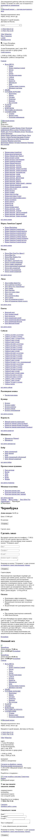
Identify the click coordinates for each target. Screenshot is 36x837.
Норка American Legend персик (15, 242)
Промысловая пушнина (17, 86)
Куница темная (10, 408)
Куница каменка (10, 407)
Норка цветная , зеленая (13, 210)
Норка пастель (10, 190)
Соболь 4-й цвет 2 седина (13, 355)
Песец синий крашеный (13, 271)
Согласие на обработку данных (11, 764)
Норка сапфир (9, 192)
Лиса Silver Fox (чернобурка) (14, 286)
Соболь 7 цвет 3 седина (13, 378)
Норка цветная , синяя (12, 174)
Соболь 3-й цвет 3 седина (13, 347)
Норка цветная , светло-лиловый (16, 212)
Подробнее (4, 637)
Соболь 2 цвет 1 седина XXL (15, 338)
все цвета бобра (6, 462)
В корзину (5, 523)
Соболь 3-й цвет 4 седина (13, 349)
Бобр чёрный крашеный (13, 459)
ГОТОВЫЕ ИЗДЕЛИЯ (12, 92)
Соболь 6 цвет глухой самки (14, 373)
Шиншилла (13, 82)
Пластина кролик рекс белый (15, 492)
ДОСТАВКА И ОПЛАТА (13, 110)
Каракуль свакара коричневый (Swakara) (18, 427)
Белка (7, 477)
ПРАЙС (7, 90)
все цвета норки (6, 219)
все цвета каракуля (7, 430)
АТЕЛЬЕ (8, 106)
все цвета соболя (6, 387)
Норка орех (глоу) (11, 189)
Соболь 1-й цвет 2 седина (13, 336)
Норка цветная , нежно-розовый (16, 170)
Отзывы (11, 113)
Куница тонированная (12, 410)
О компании (5, 128)
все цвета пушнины (7, 483)
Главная (4, 499)
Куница (11, 79)
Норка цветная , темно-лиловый (16, 216)
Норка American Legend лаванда (16, 236)
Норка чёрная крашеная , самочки (16, 187)
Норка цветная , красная (13, 167)
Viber (2, 34)
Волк (6, 475)
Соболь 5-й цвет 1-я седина (14, 364)
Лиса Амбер (9, 288)
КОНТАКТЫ (9, 108)
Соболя (11, 77)
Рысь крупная (9, 470)
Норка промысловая (12, 207)
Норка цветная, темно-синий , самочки (18, 183)
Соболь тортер (10, 384)
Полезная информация (16, 117)
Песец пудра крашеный (13, 270)
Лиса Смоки (9, 297)
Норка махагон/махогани (13, 154)
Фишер (7, 479)
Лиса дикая (8, 294)
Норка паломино (10, 200)
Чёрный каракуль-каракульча (14, 422)
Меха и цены (14, 130)
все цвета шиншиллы (8, 444)
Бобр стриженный (11, 451)
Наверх (3, 778)
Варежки (12, 101)
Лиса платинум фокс (12, 296)
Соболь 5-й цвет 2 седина (13, 366)
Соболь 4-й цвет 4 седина (13, 358)
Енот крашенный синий (13, 318)
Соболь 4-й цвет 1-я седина (14, 353)
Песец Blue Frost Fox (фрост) (14, 253)
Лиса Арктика (9, 290)
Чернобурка (5, 647)
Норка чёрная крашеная (13, 185)
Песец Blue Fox (10, 255)
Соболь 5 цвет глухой (12, 360)
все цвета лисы (6, 304)
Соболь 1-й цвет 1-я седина (14, 335)
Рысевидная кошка (15, 75)
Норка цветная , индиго (13, 165)
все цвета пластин (7, 498)
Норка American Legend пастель (15, 240)
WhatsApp (8, 34)
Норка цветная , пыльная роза (15, 172)
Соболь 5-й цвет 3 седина (13, 367)
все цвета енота (6, 327)
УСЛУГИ (8, 104)
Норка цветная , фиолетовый (15, 214)
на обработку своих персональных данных (15, 565)
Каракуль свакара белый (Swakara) (16, 425)
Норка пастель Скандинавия (14, 159)
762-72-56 (7, 31)
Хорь (6, 474)
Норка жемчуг (10, 201)
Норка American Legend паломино (16, 238)
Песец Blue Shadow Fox (13, 257)
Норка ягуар (9, 203)
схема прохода (6, 52)
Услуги (11, 131)
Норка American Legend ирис (15, 229)
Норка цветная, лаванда (13, 181)
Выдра (7, 472)
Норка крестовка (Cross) (13, 196)
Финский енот (10, 312)
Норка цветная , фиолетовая (14, 178)
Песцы (11, 70)
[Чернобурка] (1, 645)
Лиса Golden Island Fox (12, 283)
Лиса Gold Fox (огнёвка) (13, 285)
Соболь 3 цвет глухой (12, 342)
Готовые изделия (25, 130)
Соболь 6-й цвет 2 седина (13, 375)
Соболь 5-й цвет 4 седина (13, 369)
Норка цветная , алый (12, 209)
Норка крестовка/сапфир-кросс (15, 198)
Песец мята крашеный (12, 268)
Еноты (11, 73)
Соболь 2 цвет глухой (12, 340)
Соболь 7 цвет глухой (12, 380)
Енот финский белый (12, 323)
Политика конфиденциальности (12, 766)
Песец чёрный (10, 259)
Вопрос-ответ (13, 115)
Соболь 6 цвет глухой (12, 371)
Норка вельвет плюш (12, 158)
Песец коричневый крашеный (15, 266)
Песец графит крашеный (13, 264)
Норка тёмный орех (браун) (14, 156)
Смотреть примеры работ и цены (8, 805)
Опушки (12, 97)
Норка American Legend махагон (16, 231)
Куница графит (10, 405)
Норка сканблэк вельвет (13, 161)
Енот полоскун (10, 316)
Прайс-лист (5, 131)
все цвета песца (6, 275)
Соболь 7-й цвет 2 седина (13, 382)
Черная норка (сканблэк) (13, 152)
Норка (11, 66)
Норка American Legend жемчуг (15, 233)
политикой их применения (10, 5)
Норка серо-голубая (11, 194)
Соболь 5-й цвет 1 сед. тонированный (18, 362)
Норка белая (9, 205)
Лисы (11, 71)
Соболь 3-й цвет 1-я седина (14, 344)
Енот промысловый (11, 314)
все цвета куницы (7, 414)
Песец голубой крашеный (13, 262)
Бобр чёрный (9, 453)
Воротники (12, 93)
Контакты (9, 133)
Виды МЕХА (9, 64)
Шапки (11, 95)
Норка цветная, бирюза (13, 179)
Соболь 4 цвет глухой (12, 351)
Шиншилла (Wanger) (12, 438)
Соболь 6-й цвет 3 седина (13, 376)
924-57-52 (7, 29)
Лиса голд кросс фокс (12, 292)
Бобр (10, 84)
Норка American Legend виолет (15, 235)
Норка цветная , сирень (13, 176)
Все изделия (13, 102)
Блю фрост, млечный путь (13, 260)
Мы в (2, 36)
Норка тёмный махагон (13, 163)
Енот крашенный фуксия (13, 321)
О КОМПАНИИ (10, 112)
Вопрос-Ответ (20, 128)
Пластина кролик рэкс (12, 490)
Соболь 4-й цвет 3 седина (13, 356)
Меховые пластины (15, 88)
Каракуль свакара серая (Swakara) (16, 423)
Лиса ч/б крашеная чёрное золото (16, 301)
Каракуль (12, 81)
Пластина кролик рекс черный (15, 494)
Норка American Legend (17, 68)
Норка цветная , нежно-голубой (16, 168)
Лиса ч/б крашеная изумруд (14, 299)
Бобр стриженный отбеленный (15, 457)
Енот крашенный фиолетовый (15, 320)
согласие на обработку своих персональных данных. (18, 830)
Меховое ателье (19, 131)
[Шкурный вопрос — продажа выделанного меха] (18, 11)
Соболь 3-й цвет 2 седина (13, 345)
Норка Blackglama (11, 227)
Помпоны (12, 99)
